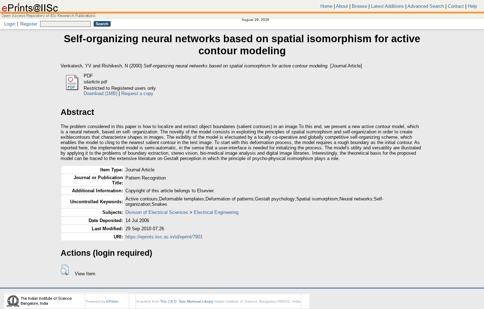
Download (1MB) (100, 93)
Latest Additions (387, 6)
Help (472, 6)
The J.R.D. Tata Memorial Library (186, 301)
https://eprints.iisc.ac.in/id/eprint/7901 (164, 236)
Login (9, 24)
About (342, 6)
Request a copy (137, 93)
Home (326, 6)
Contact (456, 6)
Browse (359, 6)
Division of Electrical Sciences (156, 212)
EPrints (112, 301)
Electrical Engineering (216, 212)
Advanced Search (425, 6)
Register (28, 24)
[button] (65, 270)
